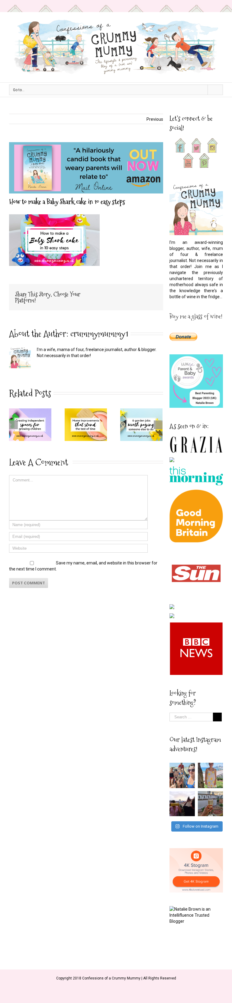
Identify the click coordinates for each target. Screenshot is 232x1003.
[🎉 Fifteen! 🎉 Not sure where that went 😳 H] (210, 775)
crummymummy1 (99, 333)
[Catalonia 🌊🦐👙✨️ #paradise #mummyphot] (182, 775)
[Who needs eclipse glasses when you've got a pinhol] (182, 803)
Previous (155, 119)
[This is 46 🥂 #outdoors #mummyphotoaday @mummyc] (210, 803)
